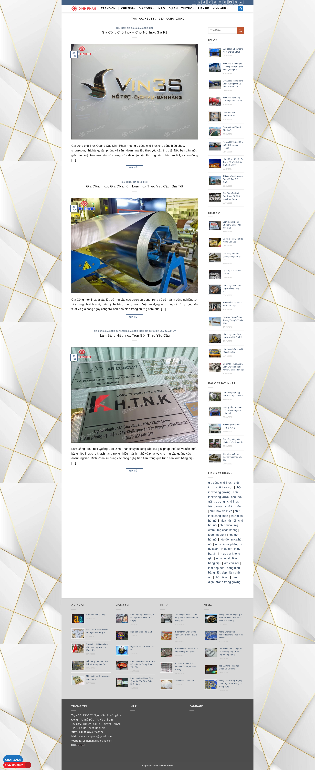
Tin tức (186, 8)
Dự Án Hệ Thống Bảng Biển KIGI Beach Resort (233, 145)
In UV (161, 8)
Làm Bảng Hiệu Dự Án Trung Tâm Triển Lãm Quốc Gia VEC (233, 162)
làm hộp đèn (216, 568)
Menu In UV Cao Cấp (184, 680)
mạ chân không (227, 530)
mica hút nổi (228, 520)
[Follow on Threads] (214, 2)
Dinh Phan (167, 765)
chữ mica (226, 525)
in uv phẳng (231, 544)
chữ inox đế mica (221, 511)
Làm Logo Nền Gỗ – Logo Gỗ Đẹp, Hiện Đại (232, 288)
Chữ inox (121, 28)
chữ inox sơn (224, 487)
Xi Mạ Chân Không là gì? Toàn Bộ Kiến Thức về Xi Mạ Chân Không (230, 618)
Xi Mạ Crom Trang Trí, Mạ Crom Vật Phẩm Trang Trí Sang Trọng (230, 683)
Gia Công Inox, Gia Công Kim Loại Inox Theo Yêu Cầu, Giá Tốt (134, 186)
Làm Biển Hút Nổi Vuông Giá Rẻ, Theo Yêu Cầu (232, 225)
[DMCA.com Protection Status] (77, 745)
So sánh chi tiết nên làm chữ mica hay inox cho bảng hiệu (97, 647)
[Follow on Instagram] (199, 2)
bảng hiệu (233, 568)
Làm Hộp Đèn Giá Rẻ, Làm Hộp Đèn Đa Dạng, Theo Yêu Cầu (142, 664)
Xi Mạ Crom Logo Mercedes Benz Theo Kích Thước (231, 635)
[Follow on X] (209, 2)
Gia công (145, 8)
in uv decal (223, 558)
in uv (218, 544)
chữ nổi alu (222, 577)
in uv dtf (226, 549)
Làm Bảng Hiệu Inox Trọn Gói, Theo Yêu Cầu (135, 335)
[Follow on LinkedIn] (230, 2)
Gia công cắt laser (116, 331)
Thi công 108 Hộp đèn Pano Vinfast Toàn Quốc (233, 179)
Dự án (173, 8)
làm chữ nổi (231, 563)
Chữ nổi (127, 8)
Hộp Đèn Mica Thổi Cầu (141, 632)
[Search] (240, 8)
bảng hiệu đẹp (217, 572)
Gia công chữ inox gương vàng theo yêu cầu (232, 257)
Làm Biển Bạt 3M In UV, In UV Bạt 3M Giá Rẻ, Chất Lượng (142, 618)
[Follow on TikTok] (204, 2)
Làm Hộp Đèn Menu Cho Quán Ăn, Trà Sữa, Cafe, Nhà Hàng (141, 681)
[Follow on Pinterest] (225, 2)
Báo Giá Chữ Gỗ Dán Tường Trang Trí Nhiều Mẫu (233, 320)
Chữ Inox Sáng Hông (95, 615)
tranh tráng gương (228, 582)
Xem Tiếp (135, 168)
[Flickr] (241, 2)
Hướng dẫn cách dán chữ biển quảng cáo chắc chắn (232, 410)
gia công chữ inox (219, 482)
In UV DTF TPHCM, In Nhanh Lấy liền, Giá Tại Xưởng (185, 666)
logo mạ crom (217, 534)
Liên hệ (203, 8)
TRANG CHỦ (109, 8)
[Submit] (240, 30)
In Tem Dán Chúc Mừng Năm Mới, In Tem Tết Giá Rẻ (186, 635)
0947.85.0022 (14, 765)
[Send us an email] (220, 2)
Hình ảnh (219, 8)
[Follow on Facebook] (194, 2)
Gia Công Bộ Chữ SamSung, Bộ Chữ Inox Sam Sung (231, 196)
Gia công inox (146, 28)
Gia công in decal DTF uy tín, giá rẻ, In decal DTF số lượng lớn (186, 618)
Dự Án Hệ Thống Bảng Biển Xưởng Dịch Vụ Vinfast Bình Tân (233, 84)
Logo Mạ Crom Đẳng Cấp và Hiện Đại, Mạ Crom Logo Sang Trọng (230, 652)
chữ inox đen (233, 506)
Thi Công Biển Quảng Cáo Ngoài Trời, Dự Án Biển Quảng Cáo (233, 67)
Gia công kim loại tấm (157, 331)
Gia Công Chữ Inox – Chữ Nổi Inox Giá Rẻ (135, 32)
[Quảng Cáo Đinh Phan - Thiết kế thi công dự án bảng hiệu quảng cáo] (83, 8)
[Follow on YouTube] (235, 2)
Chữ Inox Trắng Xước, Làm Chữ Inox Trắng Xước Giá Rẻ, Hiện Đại (233, 367)
